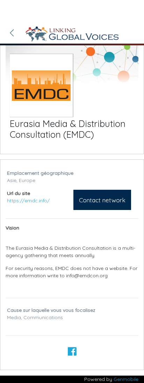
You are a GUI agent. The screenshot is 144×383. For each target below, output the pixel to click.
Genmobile (126, 379)
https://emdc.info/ (28, 200)
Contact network (102, 200)
